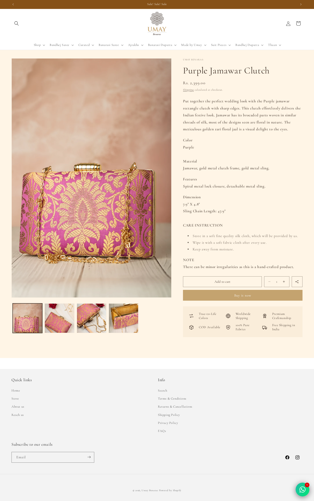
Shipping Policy (169, 415)
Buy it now (242, 295)
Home (15, 390)
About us (17, 407)
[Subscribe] (89, 457)
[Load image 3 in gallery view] (91, 318)
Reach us (17, 415)
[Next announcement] (301, 4)
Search (162, 390)
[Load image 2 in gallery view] (59, 318)
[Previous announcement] (13, 4)
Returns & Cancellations (175, 407)
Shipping (188, 89)
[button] (16, 23)
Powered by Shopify (170, 490)
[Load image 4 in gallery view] (123, 318)
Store (15, 398)
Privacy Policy (168, 423)
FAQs (162, 431)
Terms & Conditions (172, 398)
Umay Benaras (150, 490)
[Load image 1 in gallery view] (27, 318)
